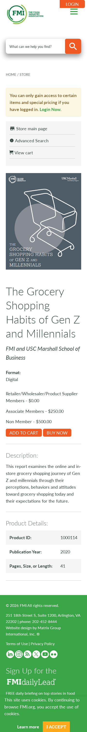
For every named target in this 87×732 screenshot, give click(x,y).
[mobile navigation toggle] (74, 10)
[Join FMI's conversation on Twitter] (36, 654)
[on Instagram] (19, 654)
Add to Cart (23, 433)
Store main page (31, 128)
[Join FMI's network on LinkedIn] (10, 654)
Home (11, 74)
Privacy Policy (43, 643)
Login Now (50, 109)
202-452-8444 (44, 621)
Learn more (28, 727)
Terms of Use (17, 643)
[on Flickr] (54, 654)
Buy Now (57, 433)
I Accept (56, 727)
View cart (23, 152)
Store (25, 74)
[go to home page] (25, 13)
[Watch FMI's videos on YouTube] (45, 654)
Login (72, 4)
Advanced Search (31, 140)
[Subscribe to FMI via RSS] (27, 654)
